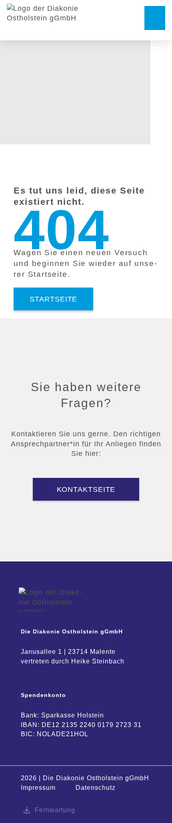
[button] (154, 18)
